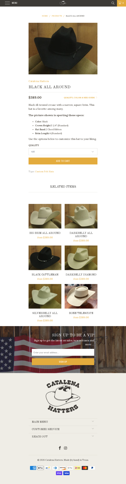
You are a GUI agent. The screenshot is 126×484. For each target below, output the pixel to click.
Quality (34, 145)
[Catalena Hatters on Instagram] (65, 448)
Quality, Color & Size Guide (79, 97)
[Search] (113, 3)
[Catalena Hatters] (63, 3)
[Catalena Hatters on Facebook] (60, 448)
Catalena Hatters (39, 81)
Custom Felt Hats (44, 171)
